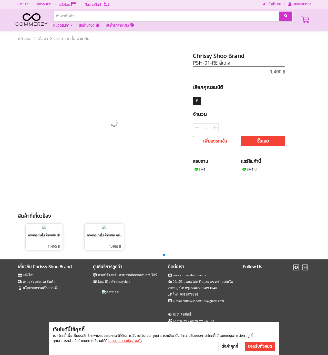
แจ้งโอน (65, 4)
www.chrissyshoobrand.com (192, 275)
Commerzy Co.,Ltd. (201, 321)
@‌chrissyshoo (120, 281)
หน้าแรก (22, 4)
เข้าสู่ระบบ (273, 4)
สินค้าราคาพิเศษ (118, 25)
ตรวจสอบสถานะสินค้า (39, 281)
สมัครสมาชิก (302, 4)
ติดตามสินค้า (94, 4)
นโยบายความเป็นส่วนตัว (125, 340)
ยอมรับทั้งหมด (260, 346)
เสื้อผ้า (43, 39)
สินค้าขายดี (87, 25)
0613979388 (189, 294)
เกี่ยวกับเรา (44, 4)
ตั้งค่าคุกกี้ (230, 346)
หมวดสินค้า (61, 25)
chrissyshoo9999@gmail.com (203, 301)
